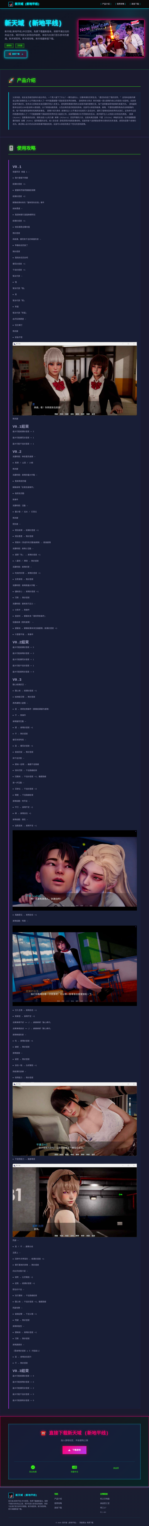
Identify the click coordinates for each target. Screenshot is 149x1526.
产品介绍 (106, 4)
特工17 (103, 1508)
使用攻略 (120, 4)
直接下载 (135, 4)
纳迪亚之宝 (105, 1503)
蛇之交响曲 (105, 1499)
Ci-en (103, 1512)
